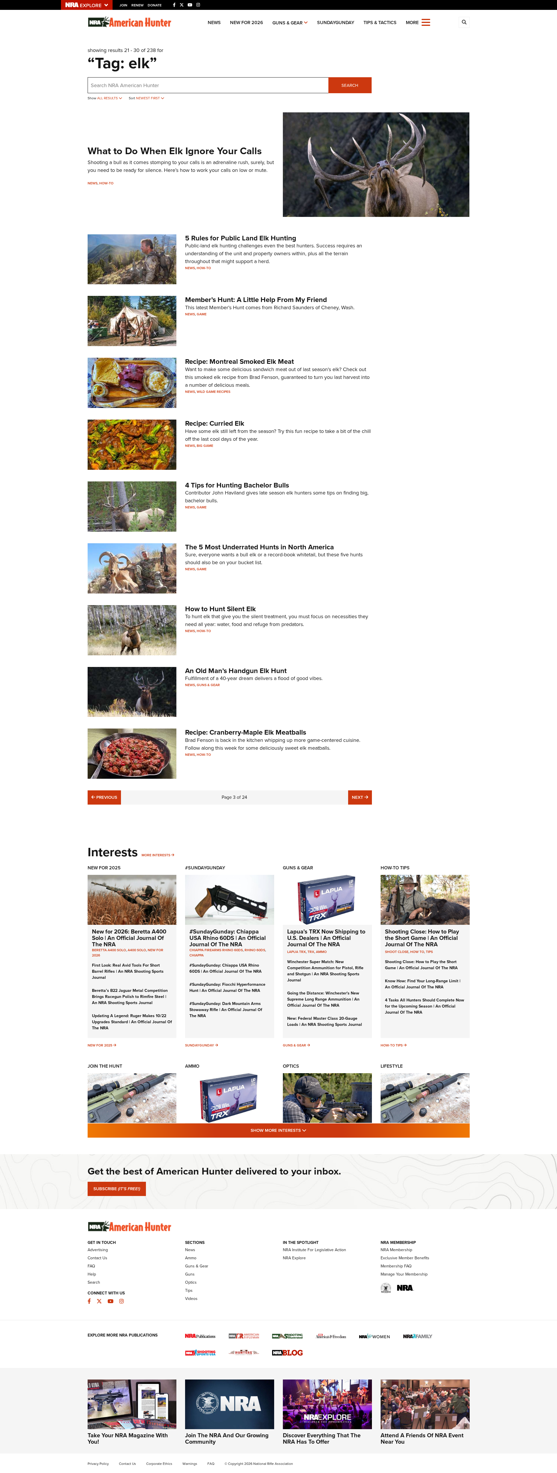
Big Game (205, 445)
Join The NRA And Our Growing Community (227, 1438)
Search (349, 85)
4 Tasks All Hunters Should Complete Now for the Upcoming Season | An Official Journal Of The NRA (424, 1006)
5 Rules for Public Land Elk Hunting (240, 238)
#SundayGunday (205, 867)
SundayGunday (335, 22)
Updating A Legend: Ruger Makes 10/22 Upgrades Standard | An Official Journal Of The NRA (132, 1022)
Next (362, 797)
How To (417, 951)
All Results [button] (108, 98)
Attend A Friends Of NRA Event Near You (422, 1438)
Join (123, 5)
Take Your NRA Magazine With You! (128, 1438)
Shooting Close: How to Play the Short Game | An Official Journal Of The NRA (422, 938)
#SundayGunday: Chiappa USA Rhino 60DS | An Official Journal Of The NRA (227, 938)
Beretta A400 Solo (109, 950)
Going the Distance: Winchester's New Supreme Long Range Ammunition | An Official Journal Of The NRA (323, 999)
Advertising (98, 1250)
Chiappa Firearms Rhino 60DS (216, 950)
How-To (106, 183)
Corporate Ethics (159, 1463)
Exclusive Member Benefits (405, 1258)
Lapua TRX (296, 951)
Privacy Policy (98, 1463)
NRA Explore (294, 1258)
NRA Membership (396, 1250)
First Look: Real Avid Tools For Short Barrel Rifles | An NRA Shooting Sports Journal (128, 971)
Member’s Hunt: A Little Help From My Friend (256, 299)
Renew (137, 5)
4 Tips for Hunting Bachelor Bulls (237, 485)
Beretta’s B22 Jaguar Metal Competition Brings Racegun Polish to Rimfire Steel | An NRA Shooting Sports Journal (130, 997)
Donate (155, 5)
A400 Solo (137, 950)
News (214, 22)
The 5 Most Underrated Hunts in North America (259, 547)
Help (92, 1274)
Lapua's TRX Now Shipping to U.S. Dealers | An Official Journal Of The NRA (326, 938)
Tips (429, 951)
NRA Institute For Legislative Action (314, 1250)
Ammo (321, 951)
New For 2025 (104, 867)
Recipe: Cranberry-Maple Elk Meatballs (245, 732)
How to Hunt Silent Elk (220, 609)
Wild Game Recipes (213, 391)
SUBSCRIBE (116, 1189)
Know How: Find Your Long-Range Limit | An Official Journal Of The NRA (422, 984)
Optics (291, 1066)
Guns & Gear (287, 22)
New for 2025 (100, 1045)
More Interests (156, 855)
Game (202, 314)
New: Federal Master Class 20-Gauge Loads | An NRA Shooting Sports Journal (324, 1021)
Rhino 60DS (255, 950)
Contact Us (97, 1258)
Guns (190, 1274)
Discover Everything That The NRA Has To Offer (322, 1438)
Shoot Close (396, 951)
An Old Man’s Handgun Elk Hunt (236, 671)
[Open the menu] (425, 21)
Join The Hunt (105, 1066)
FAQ (91, 1266)
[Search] (464, 22)
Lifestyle (392, 1066)
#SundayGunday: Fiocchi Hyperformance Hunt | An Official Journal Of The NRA (227, 987)
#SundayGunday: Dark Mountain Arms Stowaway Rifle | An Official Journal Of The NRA (225, 1010)
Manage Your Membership (404, 1274)
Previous (106, 797)
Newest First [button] (148, 98)
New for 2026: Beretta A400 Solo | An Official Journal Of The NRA (129, 938)
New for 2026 (246, 22)
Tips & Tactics (380, 22)
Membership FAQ (396, 1266)
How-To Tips (395, 867)
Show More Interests (310, 1130)
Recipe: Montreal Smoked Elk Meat (239, 361)
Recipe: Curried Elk (214, 423)
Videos (191, 1299)
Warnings (189, 1463)
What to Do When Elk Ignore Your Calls (175, 150)
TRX (311, 951)
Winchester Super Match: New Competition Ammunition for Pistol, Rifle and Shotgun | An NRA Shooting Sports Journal (325, 971)
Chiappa (196, 955)
